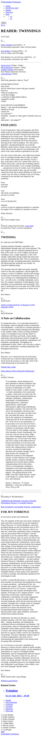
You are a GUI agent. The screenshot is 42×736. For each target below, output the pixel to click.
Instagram (9, 709)
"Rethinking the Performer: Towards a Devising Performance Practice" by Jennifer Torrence (18, 502)
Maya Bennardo (7, 68)
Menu (4, 23)
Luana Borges (6, 74)
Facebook (9, 705)
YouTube (9, 707)
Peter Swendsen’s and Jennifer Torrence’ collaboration (21, 507)
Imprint (8, 700)
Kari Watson (5, 51)
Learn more (29, 226)
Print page (9, 711)
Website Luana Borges (9, 681)
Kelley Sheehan (7, 45)
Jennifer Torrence (7, 70)
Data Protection (11, 702)
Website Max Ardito (8, 367)
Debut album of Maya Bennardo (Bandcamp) (17, 371)
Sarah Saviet (5, 65)
